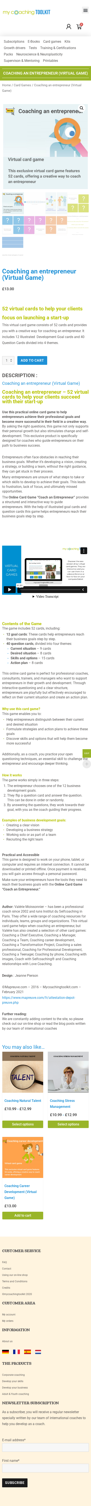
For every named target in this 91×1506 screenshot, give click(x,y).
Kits (67, 42)
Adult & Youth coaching (15, 1394)
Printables (50, 61)
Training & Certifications (58, 48)
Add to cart (32, 360)
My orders (7, 1320)
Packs (8, 54)
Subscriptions (14, 42)
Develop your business (15, 1387)
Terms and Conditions (14, 1281)
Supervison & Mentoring (22, 61)
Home (6, 85)
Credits (6, 1287)
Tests (33, 48)
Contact (6, 1268)
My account (9, 1314)
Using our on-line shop (15, 1275)
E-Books (34, 42)
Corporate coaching (13, 1374)
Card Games (22, 85)
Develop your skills (12, 1381)
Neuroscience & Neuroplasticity (39, 54)
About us (7, 1341)
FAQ (4, 1262)
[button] (85, 10)
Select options (23, 1124)
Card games (52, 42)
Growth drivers (14, 48)
